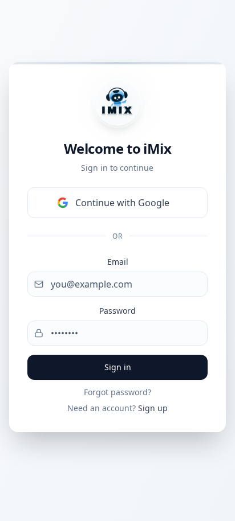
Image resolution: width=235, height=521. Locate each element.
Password (117, 310)
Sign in (117, 367)
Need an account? (117, 408)
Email (117, 261)
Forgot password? (117, 392)
